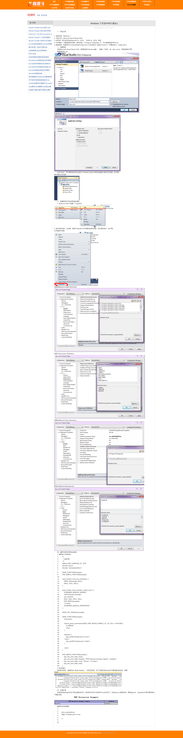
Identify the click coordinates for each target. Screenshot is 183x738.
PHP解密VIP (85, 1)
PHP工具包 (32, 54)
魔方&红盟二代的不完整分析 (38, 47)
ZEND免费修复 (131, 1)
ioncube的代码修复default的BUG (40, 63)
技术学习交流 (70, 8)
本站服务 (147, 5)
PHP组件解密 (100, 1)
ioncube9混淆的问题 (35, 73)
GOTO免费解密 (54, 5)
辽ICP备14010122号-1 (108, 733)
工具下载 (54, 8)
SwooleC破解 (131, 5)
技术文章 (44, 15)
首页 (54, 1)
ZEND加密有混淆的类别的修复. (39, 57)
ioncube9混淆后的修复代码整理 (39, 70)
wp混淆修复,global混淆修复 (38, 50)
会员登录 (85, 8)
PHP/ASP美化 (147, 1)
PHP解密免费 (69, 1)
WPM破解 (116, 5)
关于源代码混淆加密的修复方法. (39, 80)
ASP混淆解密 (100, 5)
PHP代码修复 (116, 1)
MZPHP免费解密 (69, 5)
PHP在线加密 (85, 5)
